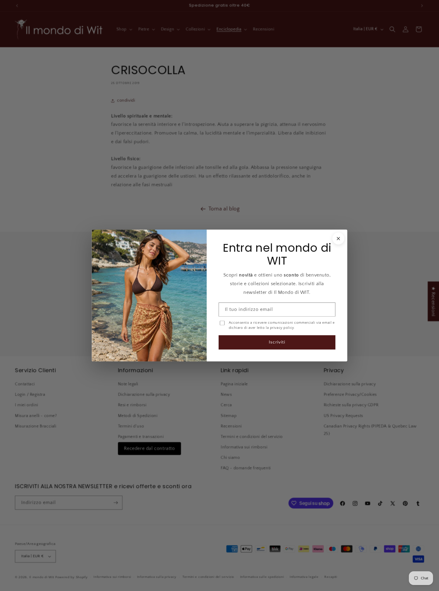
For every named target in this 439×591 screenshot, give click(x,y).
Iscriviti (277, 342)
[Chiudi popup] (338, 239)
